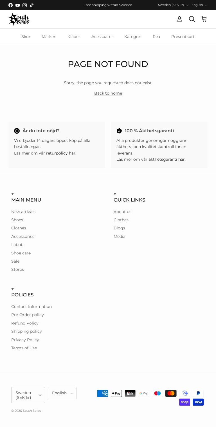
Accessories (22, 236)
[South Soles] (19, 19)
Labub (17, 244)
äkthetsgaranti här (166, 159)
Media (119, 236)
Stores (17, 269)
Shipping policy (26, 331)
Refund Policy (25, 323)
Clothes (18, 228)
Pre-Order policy (27, 314)
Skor (25, 36)
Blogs (119, 228)
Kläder (74, 36)
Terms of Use (24, 347)
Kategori (132, 36)
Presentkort (183, 36)
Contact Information (31, 306)
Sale (15, 261)
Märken (49, 36)
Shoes (17, 219)
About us (122, 211)
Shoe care (21, 253)
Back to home (108, 93)
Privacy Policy (25, 339)
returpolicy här (60, 153)
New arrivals (23, 211)
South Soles (32, 411)
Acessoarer (102, 36)
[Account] (178, 19)
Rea (156, 36)
